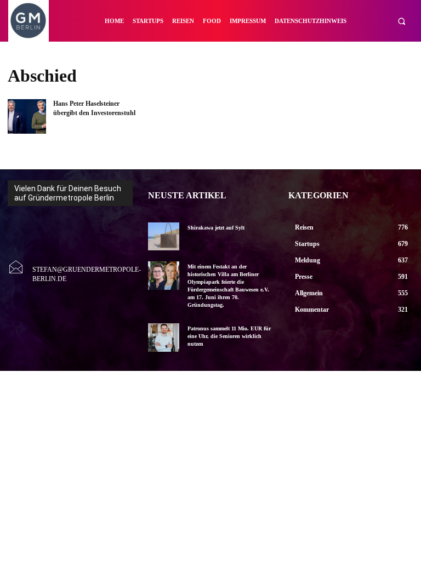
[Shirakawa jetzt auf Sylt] (163, 236)
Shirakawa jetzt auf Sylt (215, 228)
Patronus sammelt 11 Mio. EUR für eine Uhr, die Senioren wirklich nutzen (229, 336)
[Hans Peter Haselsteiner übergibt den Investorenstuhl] (27, 116)
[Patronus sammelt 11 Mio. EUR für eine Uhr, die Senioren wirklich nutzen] (163, 337)
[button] (401, 21)
